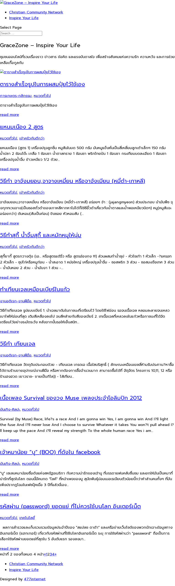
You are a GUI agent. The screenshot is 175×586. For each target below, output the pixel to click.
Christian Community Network (36, 12)
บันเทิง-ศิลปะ (10, 409)
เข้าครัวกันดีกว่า (31, 138)
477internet (35, 579)
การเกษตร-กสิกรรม (15, 96)
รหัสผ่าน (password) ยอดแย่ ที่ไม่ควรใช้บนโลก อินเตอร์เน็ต (70, 506)
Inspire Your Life (24, 18)
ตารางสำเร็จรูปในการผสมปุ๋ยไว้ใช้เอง (42, 84)
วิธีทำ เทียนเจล (17, 344)
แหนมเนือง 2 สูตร (21, 127)
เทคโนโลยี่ (27, 518)
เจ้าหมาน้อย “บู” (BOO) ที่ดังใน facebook (50, 452)
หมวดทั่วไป (42, 96)
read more (9, 114)
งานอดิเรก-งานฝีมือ (15, 301)
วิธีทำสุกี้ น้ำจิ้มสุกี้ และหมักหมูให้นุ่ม (40, 235)
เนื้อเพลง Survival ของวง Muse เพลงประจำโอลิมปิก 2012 (71, 398)
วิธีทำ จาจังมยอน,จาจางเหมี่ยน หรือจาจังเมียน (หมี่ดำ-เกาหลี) (72, 181)
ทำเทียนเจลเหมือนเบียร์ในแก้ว (35, 289)
